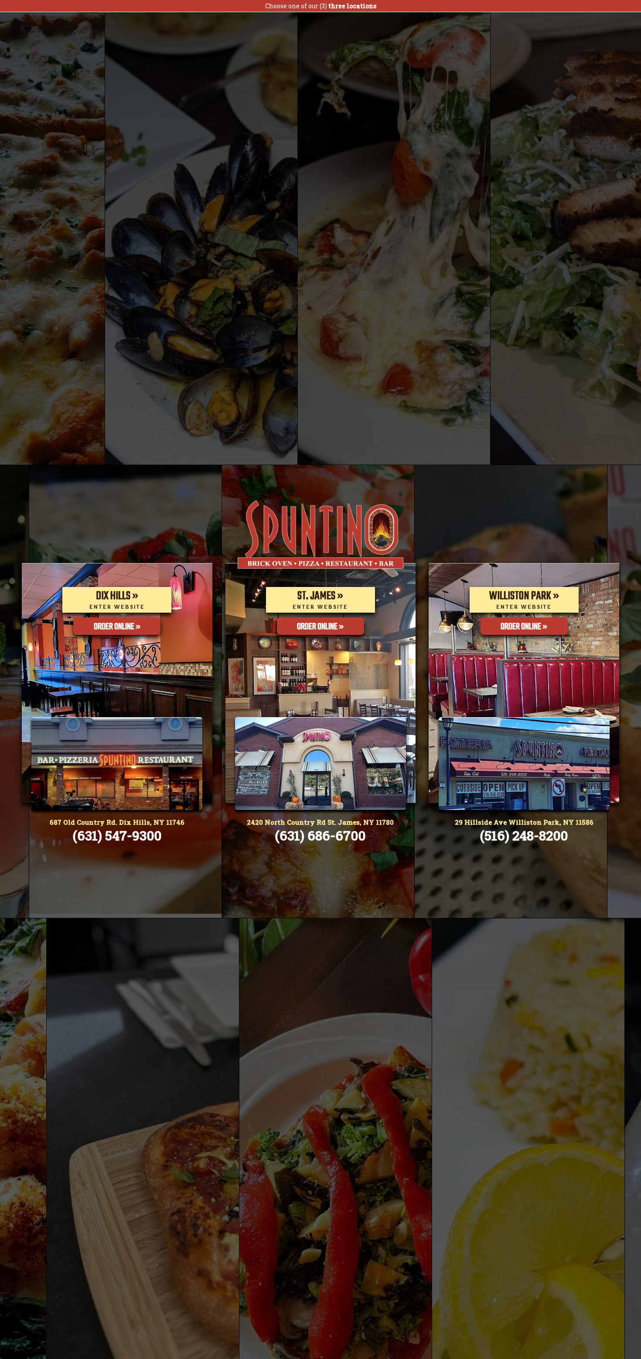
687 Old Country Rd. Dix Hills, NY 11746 (117, 822)
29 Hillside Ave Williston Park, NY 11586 (524, 822)
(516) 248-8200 (524, 835)
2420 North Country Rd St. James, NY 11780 (320, 822)
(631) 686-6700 (320, 835)
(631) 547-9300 (117, 835)
